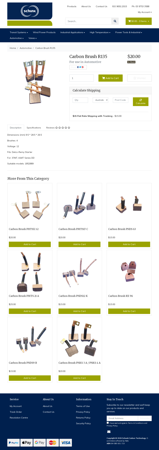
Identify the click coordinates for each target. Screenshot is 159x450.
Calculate (140, 103)
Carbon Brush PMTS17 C (73, 229)
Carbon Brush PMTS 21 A (24, 296)
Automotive (16, 38)
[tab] (15, 128)
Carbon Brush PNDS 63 (122, 229)
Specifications (34, 127)
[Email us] (108, 432)
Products (71, 6)
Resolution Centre (19, 417)
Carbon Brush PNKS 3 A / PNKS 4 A (79, 362)
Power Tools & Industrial (127, 32)
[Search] (115, 21)
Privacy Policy (83, 412)
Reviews (50, 127)
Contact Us (101, 6)
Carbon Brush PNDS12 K (73, 296)
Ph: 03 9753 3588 (140, 6)
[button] (139, 78)
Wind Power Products (44, 32)
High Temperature (99, 32)
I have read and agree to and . (127, 424)
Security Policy (83, 423)
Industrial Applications (72, 32)
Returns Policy (83, 417)
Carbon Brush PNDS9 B (23, 362)
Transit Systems (18, 32)
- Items (139, 21)
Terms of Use (83, 406)
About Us (86, 6)
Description (15, 127)
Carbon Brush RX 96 (120, 296)
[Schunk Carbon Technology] (29, 14)
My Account (144, 12)
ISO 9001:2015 (119, 6)
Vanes (32, 38)
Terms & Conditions (136, 423)
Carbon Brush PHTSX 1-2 (24, 229)
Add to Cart (112, 78)
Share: (74, 67)
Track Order (16, 412)
